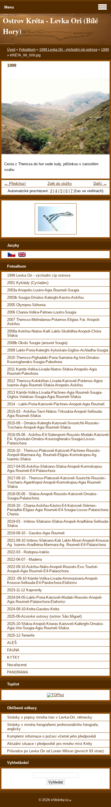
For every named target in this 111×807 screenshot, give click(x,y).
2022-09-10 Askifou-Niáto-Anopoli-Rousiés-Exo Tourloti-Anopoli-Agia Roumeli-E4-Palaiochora (52, 569)
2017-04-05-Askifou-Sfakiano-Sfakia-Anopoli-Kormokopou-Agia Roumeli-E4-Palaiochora (55, 468)
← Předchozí (15, 183)
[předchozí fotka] (10, 116)
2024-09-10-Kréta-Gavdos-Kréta (33, 609)
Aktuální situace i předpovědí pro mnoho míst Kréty (49, 744)
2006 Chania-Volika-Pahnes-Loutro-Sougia (41, 312)
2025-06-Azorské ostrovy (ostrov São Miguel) (44, 616)
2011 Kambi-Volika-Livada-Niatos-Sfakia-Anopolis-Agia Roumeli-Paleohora (52, 371)
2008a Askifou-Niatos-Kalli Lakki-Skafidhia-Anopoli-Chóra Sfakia (54, 333)
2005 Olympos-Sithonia (26, 305)
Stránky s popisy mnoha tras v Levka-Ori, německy (49, 717)
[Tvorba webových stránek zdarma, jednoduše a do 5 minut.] (71, 800)
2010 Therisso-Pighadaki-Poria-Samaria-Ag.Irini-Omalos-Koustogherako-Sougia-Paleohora (53, 359)
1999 (105, 49)
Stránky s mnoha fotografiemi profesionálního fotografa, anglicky (53, 727)
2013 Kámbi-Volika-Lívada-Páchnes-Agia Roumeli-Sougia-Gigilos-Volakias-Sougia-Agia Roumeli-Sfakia (54, 394)
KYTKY (13, 657)
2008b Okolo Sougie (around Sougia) (37, 343)
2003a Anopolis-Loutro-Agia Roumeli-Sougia (43, 290)
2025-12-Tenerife (20, 635)
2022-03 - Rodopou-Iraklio (28, 552)
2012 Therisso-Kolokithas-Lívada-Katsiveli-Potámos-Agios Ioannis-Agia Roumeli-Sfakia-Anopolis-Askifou (55, 383)
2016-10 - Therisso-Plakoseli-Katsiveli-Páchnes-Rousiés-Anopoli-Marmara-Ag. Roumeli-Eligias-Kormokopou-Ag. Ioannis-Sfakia (54, 454)
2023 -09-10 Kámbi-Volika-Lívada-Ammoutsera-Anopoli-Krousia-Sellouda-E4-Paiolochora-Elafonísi (52, 580)
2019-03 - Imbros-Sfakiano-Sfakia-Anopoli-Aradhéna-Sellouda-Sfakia (58, 523)
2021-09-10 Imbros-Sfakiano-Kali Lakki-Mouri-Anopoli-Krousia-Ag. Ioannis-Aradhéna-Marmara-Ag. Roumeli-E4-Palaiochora (58, 542)
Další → (100, 183)
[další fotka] (100, 116)
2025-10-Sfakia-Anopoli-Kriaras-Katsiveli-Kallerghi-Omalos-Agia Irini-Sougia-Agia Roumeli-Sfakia (55, 626)
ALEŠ (12, 643)
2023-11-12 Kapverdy (24, 590)
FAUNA (13, 650)
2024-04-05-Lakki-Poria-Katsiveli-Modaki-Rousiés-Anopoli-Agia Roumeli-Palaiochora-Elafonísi (54, 599)
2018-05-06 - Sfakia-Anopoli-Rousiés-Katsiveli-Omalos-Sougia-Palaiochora (52, 496)
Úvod (11, 49)
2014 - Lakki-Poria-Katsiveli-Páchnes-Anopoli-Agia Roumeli (55, 404)
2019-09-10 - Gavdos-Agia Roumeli (36, 533)
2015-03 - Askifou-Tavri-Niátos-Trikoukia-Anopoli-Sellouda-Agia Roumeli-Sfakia (55, 413)
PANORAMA (17, 672)
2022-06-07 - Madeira (24, 559)
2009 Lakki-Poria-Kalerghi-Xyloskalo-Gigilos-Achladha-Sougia (57, 350)
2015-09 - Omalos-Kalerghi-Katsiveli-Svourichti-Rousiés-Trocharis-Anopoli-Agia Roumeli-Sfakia (53, 425)
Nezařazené (17, 665)
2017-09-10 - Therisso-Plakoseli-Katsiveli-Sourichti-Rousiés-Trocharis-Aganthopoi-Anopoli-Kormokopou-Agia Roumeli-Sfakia (56, 482)
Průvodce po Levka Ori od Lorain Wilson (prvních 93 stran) (55, 751)
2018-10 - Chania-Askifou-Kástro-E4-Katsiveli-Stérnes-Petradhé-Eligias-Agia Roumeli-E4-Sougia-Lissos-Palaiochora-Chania (58, 509)
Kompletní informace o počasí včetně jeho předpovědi (51, 736)
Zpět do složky (60, 183)
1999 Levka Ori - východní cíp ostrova (68, 49)
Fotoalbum (27, 49)
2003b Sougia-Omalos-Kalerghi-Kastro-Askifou (45, 297)
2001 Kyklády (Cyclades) (27, 283)
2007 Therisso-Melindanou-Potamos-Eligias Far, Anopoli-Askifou (53, 321)
